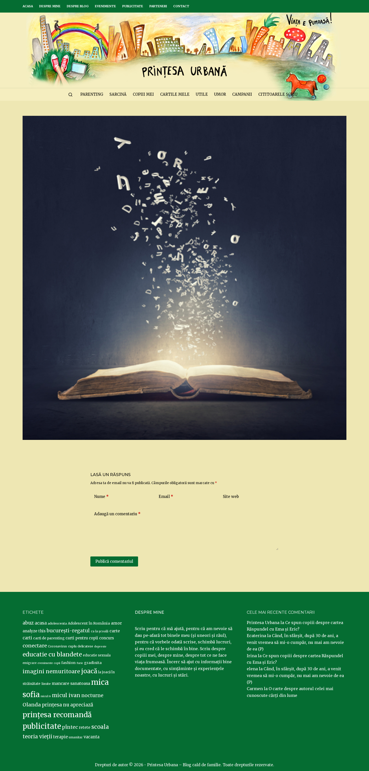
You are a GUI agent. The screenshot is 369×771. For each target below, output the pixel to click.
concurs (106, 638)
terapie (60, 737)
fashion (68, 662)
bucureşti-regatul (68, 631)
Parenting (91, 94)
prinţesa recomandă (57, 714)
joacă (89, 671)
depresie (100, 646)
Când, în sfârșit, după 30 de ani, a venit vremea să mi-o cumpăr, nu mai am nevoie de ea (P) (295, 642)
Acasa (28, 6)
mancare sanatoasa (71, 683)
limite (46, 684)
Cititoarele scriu (277, 94)
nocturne (92, 695)
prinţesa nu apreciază (67, 705)
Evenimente (105, 6)
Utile (202, 94)
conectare (35, 646)
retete (84, 727)
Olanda (32, 705)
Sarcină (118, 94)
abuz (28, 623)
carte (114, 630)
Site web (231, 496)
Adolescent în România (89, 623)
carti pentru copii (82, 638)
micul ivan (66, 695)
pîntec (70, 727)
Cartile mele (175, 94)
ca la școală (99, 631)
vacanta (91, 737)
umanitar (76, 737)
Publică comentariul (114, 561)
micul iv (46, 696)
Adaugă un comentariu (117, 513)
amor (116, 623)
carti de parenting (49, 638)
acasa (41, 623)
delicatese (85, 646)
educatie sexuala (97, 655)
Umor (220, 94)
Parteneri (158, 6)
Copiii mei (143, 94)
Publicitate (132, 6)
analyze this (34, 631)
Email (166, 496)
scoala (100, 726)
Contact (181, 6)
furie (80, 663)
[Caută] (70, 94)
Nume (101, 496)
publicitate (42, 726)
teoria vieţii (37, 736)
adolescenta (57, 623)
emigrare (30, 663)
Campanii (242, 94)
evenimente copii (49, 663)
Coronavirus (57, 646)
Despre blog (78, 6)
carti (27, 638)
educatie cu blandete (52, 654)
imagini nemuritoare (51, 671)
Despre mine (49, 6)
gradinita (93, 662)
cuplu (72, 646)
